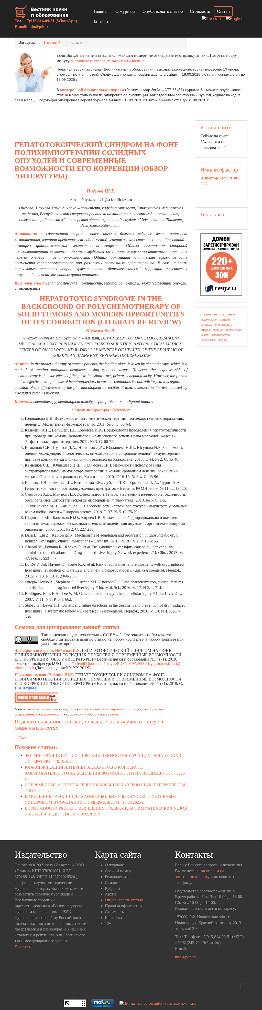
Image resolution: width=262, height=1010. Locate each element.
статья (205, 314)
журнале (206, 324)
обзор (91, 714)
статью (206, 329)
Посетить (23, 947)
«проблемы (208, 340)
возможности (52, 714)
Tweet (23, 738)
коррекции (74, 714)
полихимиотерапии (108, 709)
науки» (222, 340)
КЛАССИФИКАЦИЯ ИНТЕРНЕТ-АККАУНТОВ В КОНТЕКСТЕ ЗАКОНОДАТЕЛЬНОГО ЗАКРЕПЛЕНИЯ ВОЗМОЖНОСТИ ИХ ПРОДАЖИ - (105, 773)
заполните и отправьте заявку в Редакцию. (108, 61)
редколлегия (209, 319)
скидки (205, 334)
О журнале (125, 11)
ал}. (35, 688)
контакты (225, 319)
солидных (136, 709)
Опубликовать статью (163, 11)
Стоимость (200, 11)
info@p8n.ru (39, 27)
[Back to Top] (243, 986)
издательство (221, 334)
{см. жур (22, 688)
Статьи (223, 11)
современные (26, 714)
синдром (68, 709)
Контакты (102, 21)
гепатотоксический (42, 709)
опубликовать (223, 324)
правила (218, 329)
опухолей (155, 709)
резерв (231, 314)
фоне (84, 709)
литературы (109, 714)
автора (219, 314)
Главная (101, 11)
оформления (233, 329)
